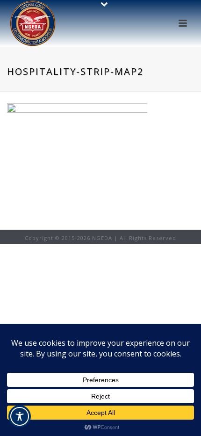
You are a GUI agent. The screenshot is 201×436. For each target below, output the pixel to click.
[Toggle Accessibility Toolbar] (19, 416)
